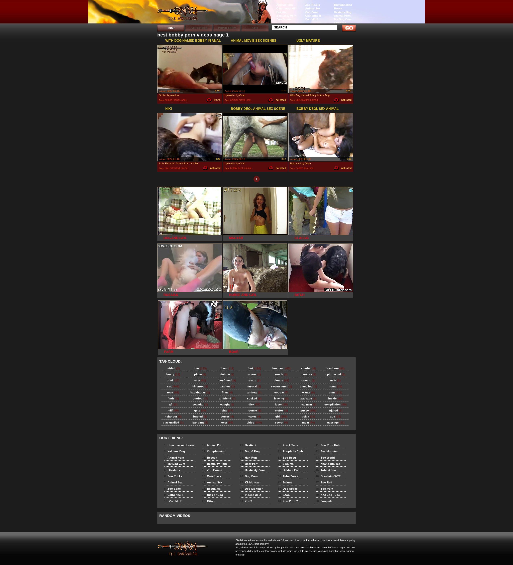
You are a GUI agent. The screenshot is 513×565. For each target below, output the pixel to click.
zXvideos (340, 22)
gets (200, 410)
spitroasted (335, 374)
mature (305, 100)
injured (335, 410)
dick (254, 404)
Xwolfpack (211, 476)
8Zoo (284, 494)
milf (173, 410)
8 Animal (286, 463)
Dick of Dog (212, 494)
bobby (177, 100)
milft (335, 380)
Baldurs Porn (289, 470)
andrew (254, 392)
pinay (200, 374)
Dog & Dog (250, 451)
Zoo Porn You (289, 501)
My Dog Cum (342, 19)
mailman (308, 404)
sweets (308, 380)
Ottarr (208, 501)
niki (167, 168)
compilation (335, 404)
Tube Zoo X (288, 476)
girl (281, 416)
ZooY (246, 501)
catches (227, 386)
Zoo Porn (324, 488)
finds (173, 398)
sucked (254, 398)
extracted (175, 168)
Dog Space (288, 488)
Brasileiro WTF (328, 476)
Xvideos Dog (342, 12)
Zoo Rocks (312, 4)
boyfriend (227, 380)
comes (227, 416)
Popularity (227, 28)
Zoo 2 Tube (288, 445)
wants (308, 392)
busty (173, 374)
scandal (200, 404)
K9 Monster (250, 482)
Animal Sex (312, 8)
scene (184, 168)
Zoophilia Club (290, 451)
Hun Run (248, 457)
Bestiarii (248, 445)
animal (234, 100)
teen (173, 392)
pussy (308, 410)
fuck (254, 368)
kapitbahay (200, 392)
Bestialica (211, 488)
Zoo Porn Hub (328, 445)
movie (242, 100)
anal (183, 100)
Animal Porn (342, 15)
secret (281, 422)
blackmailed (173, 422)
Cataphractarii (286, 8)
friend (227, 368)
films (227, 392)
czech (281, 374)
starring (308, 368)
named (168, 100)
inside (335, 398)
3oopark (324, 501)
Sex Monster (327, 451)
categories (198, 28)
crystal (254, 386)
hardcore (335, 368)
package (308, 398)
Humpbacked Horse (343, 6)
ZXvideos (182, 12)
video (254, 422)
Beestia (281, 12)
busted (200, 416)
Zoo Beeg (287, 457)
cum (335, 392)
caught (227, 404)
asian (308, 416)
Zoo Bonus (284, 19)
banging (200, 422)
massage (335, 422)
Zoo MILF (311, 19)
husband (281, 368)
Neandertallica (328, 463)
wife (200, 380)
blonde (281, 380)
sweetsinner (281, 386)
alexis (254, 380)
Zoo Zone (311, 12)
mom (308, 422)
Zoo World (325, 457)
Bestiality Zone (253, 470)
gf (173, 404)
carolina (308, 374)
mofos (281, 410)
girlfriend (227, 398)
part (200, 368)
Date (255, 28)
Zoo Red (324, 482)
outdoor (200, 398)
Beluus (285, 482)
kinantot (200, 386)
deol (240, 168)
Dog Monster (251, 488)
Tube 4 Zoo (326, 470)
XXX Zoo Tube (328, 494)
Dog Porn (249, 476)
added (173, 368)
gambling (308, 386)
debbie (227, 374)
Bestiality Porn (286, 15)
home (335, 386)
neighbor (173, 416)
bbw (227, 410)
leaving (281, 398)
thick (173, 380)
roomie (254, 410)
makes (254, 416)
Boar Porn (249, 463)
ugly (298, 100)
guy (335, 416)
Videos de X (250, 494)
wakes (254, 374)
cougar (281, 392)
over (227, 422)
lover (281, 404)
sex (248, 100)
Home (171, 28)
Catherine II (313, 15)
